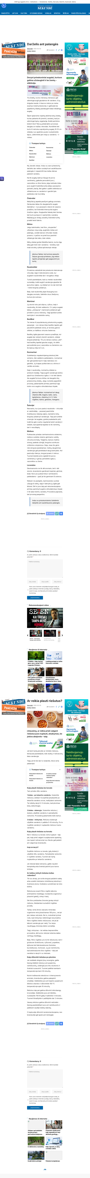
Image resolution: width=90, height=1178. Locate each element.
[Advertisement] (49, 532)
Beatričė (62, 2)
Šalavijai (48, 150)
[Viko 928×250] (45, 743)
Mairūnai (32, 157)
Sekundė (30, 49)
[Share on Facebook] (56, 50)
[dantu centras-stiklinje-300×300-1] (76, 54)
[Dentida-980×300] (45, 91)
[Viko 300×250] (76, 76)
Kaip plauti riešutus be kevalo (36, 774)
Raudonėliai (32, 153)
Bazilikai (31, 160)
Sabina (74, 2)
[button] (59, 50)
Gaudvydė (68, 2)
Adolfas (50, 2)
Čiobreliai (32, 147)
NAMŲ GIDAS (31, 51)
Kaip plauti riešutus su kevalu (36, 779)
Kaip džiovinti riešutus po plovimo (53, 781)
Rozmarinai (49, 147)
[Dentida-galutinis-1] (76, 122)
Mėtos (31, 150)
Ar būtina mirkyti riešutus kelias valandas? (51, 775)
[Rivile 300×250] (76, 144)
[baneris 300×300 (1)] (76, 98)
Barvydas (56, 2)
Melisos (48, 154)
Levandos (49, 157)
